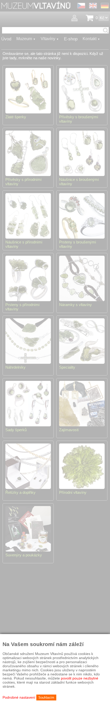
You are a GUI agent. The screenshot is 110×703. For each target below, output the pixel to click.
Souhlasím (46, 697)
